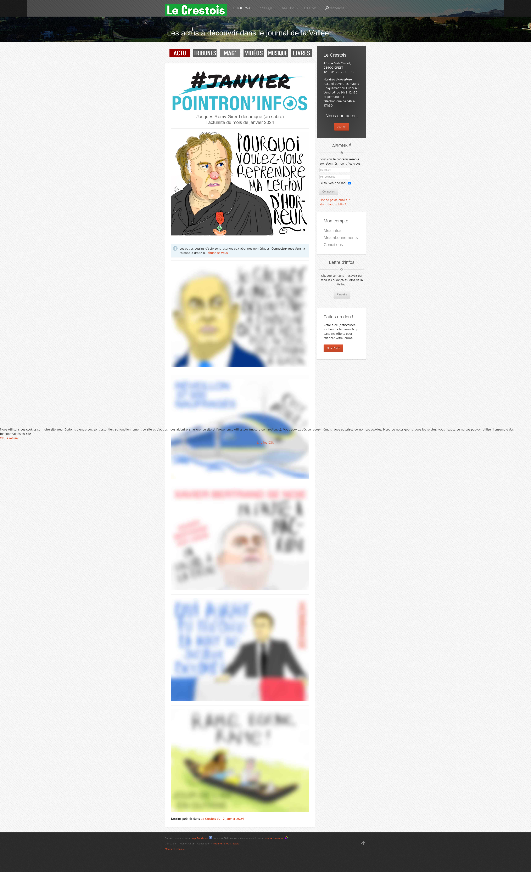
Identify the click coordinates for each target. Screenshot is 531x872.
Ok (2, 438)
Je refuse (11, 438)
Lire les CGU (265, 442)
